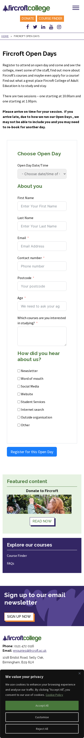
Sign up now (19, 616)
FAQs (10, 563)
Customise (42, 717)
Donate (28, 18)
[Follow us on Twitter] (35, 27)
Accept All (42, 705)
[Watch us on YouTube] (51, 27)
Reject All (42, 729)
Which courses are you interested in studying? (41, 320)
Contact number (29, 258)
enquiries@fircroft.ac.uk (30, 650)
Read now (42, 521)
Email (21, 238)
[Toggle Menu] (75, 8)
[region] (42, 704)
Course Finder (50, 18)
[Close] (79, 673)
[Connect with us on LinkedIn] (43, 27)
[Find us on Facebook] (27, 27)
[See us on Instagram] (59, 27)
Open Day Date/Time (32, 165)
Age (20, 298)
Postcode (24, 278)
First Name (25, 198)
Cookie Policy (54, 695)
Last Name (25, 218)
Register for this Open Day (32, 451)
